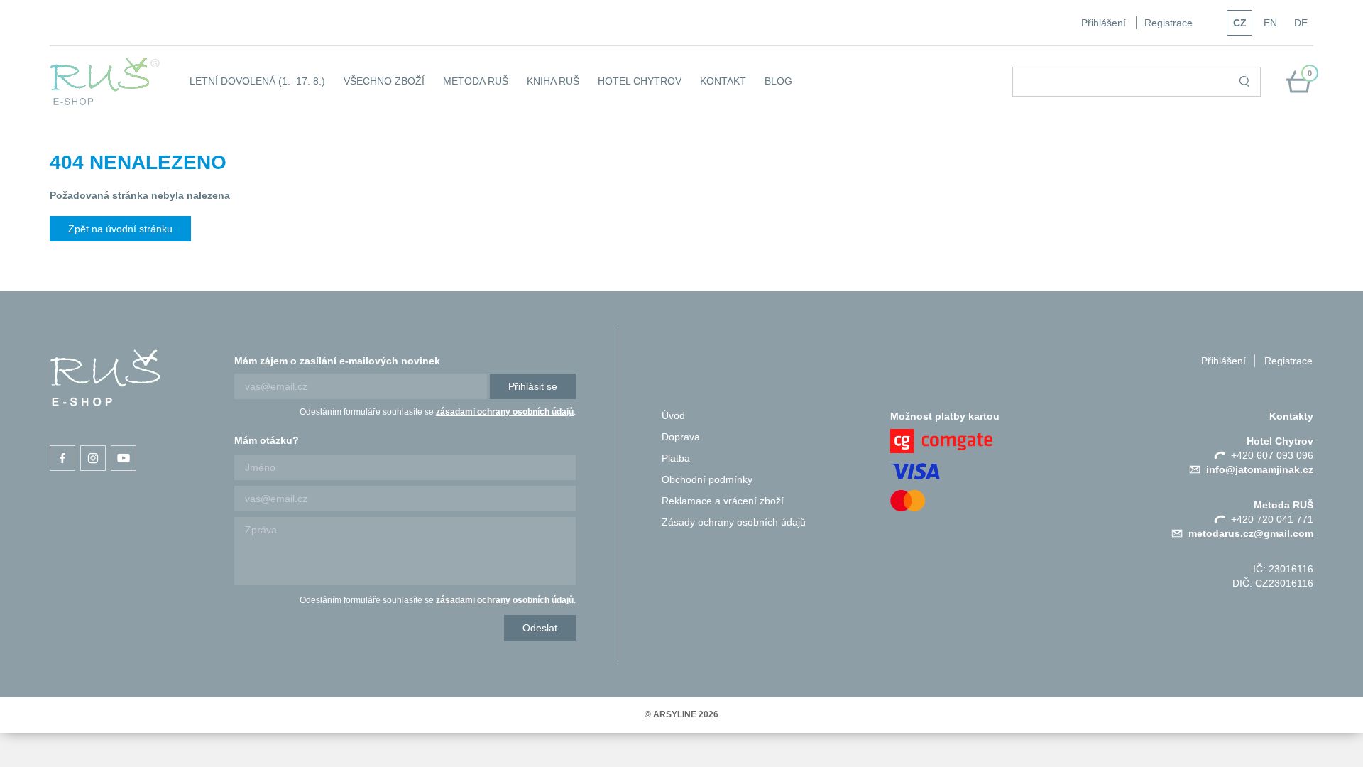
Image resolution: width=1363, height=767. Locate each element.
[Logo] (105, 81)
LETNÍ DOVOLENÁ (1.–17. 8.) (257, 81)
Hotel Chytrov (640, 81)
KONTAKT (723, 81)
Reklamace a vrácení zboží (723, 500)
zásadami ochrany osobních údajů (505, 412)
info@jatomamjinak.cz (1259, 469)
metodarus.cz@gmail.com (1250, 533)
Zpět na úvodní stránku (120, 228)
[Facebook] (62, 458)
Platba (676, 458)
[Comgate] (987, 441)
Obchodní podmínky (707, 479)
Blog (778, 81)
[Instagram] (93, 458)
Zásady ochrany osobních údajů (734, 522)
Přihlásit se (532, 386)
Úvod (673, 415)
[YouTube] (123, 458)
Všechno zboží (384, 81)
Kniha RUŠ (553, 81)
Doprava (681, 436)
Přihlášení (1103, 22)
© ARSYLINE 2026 (681, 714)
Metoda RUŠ (475, 81)
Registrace (1168, 22)
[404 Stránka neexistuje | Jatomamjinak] (105, 378)
